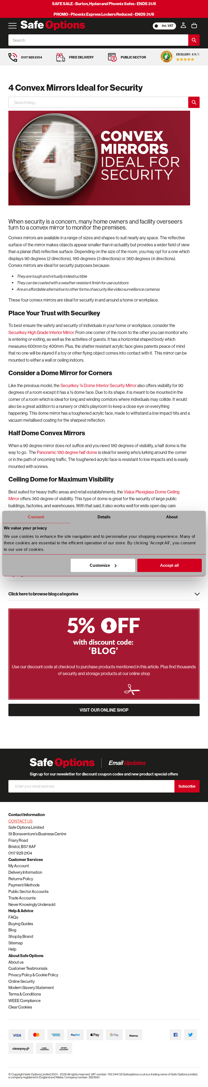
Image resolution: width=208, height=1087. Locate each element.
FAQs (13, 917)
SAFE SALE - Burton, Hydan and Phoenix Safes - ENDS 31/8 (104, 3)
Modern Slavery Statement (31, 987)
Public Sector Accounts (28, 891)
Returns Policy (20, 878)
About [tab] (172, 517)
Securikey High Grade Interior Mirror (41, 332)
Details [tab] (104, 517)
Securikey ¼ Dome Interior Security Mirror (98, 385)
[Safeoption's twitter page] (190, 1035)
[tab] (104, 594)
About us (16, 962)
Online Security (21, 981)
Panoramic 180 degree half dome (67, 452)
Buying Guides (20, 923)
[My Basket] (194, 25)
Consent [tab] (36, 517)
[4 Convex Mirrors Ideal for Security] (99, 158)
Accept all (169, 565)
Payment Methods (24, 885)
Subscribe (187, 786)
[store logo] (53, 25)
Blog (12, 929)
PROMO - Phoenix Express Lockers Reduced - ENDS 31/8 (104, 14)
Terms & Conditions (24, 994)
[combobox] (98, 40)
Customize (100, 565)
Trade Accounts (22, 898)
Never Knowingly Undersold (31, 904)
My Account (18, 865)
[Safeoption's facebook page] (175, 1035)
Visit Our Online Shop (104, 710)
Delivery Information (25, 872)
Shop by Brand (20, 936)
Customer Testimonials (27, 968)
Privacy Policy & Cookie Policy (33, 974)
